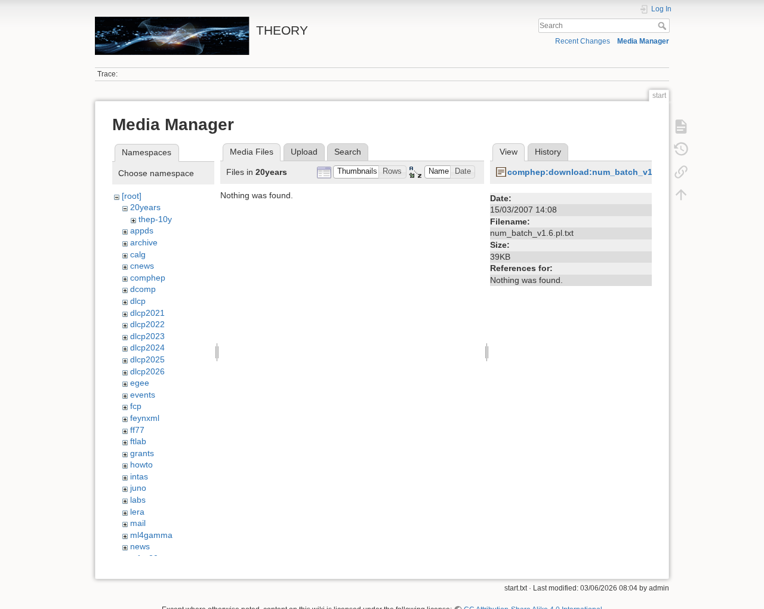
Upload (304, 151)
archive (144, 242)
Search (663, 25)
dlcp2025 (147, 359)
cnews (142, 265)
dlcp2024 (147, 347)
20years (145, 207)
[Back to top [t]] (681, 194)
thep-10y (155, 219)
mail (138, 523)
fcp (135, 406)
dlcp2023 (147, 336)
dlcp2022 (147, 324)
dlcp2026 (147, 371)
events (142, 394)
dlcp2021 (147, 313)
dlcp (138, 301)
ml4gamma (151, 535)
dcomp (143, 289)
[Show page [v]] (681, 126)
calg (138, 254)
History (548, 151)
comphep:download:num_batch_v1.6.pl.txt (595, 172)
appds (141, 230)
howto (141, 464)
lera (137, 511)
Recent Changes (582, 41)
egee (139, 382)
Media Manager (643, 41)
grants (142, 453)
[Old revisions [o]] (681, 149)
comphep (147, 277)
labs (138, 500)
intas (139, 476)
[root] (131, 196)
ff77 (137, 430)
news (140, 546)
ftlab (138, 441)
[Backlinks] (681, 172)
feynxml (144, 418)
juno (138, 488)
